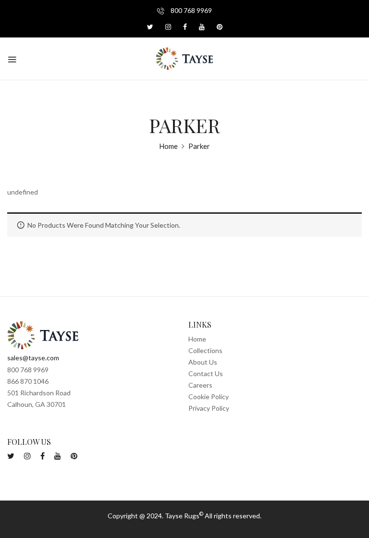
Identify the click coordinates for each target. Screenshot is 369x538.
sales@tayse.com (33, 358)
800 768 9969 (190, 10)
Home (168, 146)
